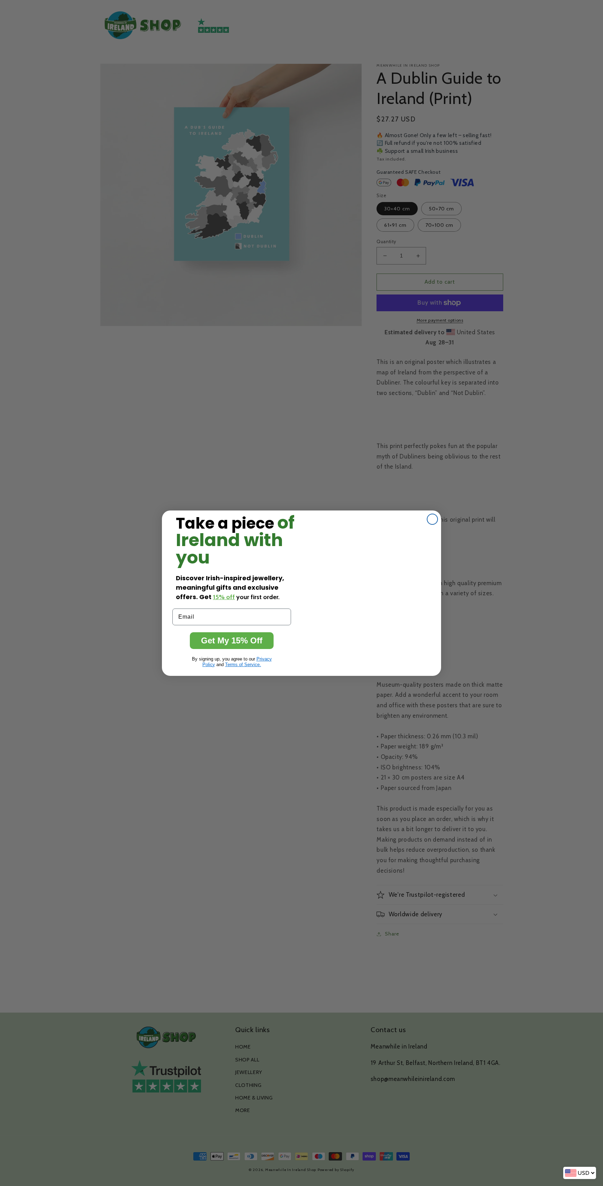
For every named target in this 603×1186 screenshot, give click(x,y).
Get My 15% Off (231, 640)
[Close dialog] (432, 519)
